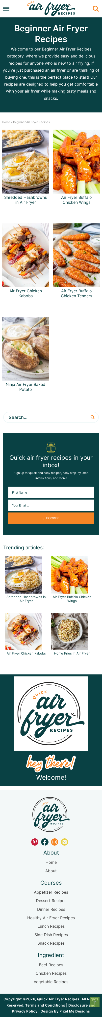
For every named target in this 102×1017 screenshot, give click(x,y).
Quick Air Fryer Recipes (51, 8)
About (51, 870)
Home (6, 122)
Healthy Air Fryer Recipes (51, 917)
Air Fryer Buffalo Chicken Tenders (76, 293)
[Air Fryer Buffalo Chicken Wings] (69, 591)
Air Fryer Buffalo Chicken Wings (76, 200)
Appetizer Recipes (51, 892)
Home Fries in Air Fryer (72, 653)
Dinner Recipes (51, 909)
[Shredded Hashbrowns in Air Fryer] (23, 591)
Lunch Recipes (51, 926)
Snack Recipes (51, 943)
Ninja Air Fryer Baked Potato (25, 387)
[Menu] (6, 9)
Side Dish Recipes (51, 934)
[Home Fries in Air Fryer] (69, 647)
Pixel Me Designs (74, 1011)
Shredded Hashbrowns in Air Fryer (25, 200)
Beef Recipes (51, 964)
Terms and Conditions (45, 1005)
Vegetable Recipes (51, 981)
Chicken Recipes (51, 973)
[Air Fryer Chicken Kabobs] (23, 647)
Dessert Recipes (51, 900)
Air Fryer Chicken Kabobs (25, 293)
